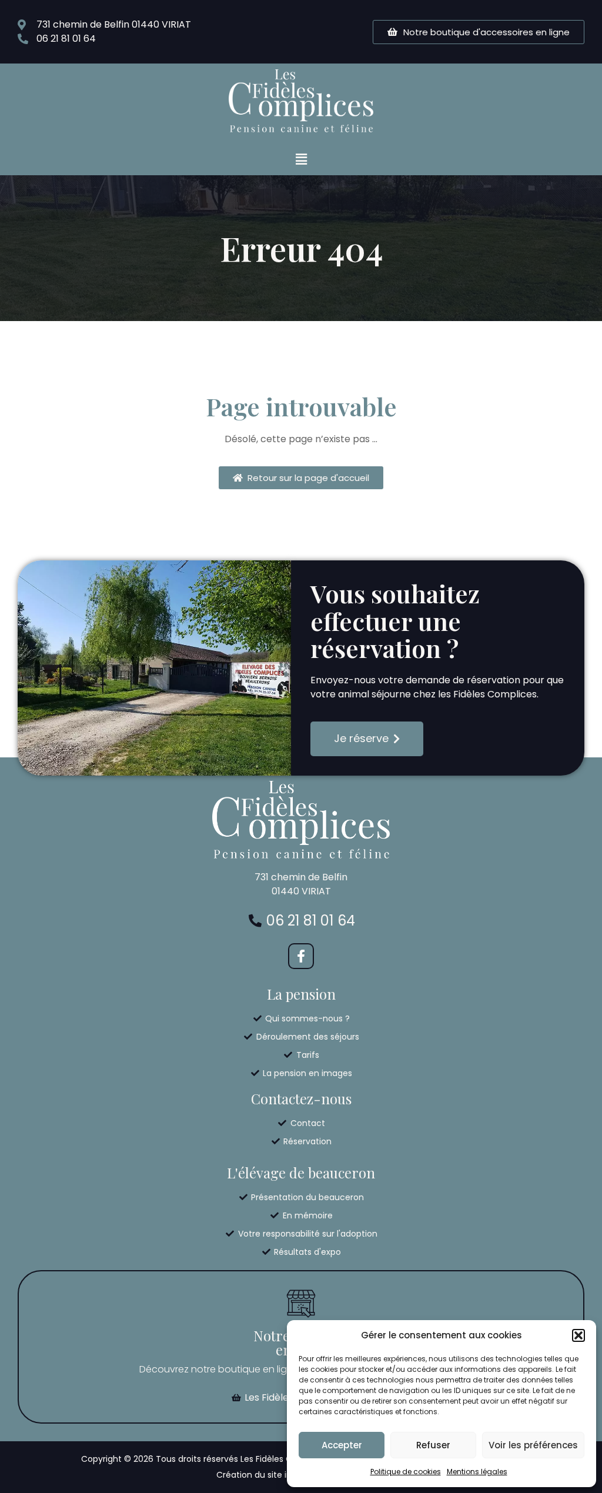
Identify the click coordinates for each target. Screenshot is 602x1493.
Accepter (342, 1445)
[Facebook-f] (301, 956)
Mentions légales (477, 1472)
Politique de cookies (405, 1472)
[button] (578, 1335)
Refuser (433, 1445)
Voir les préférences (533, 1445)
